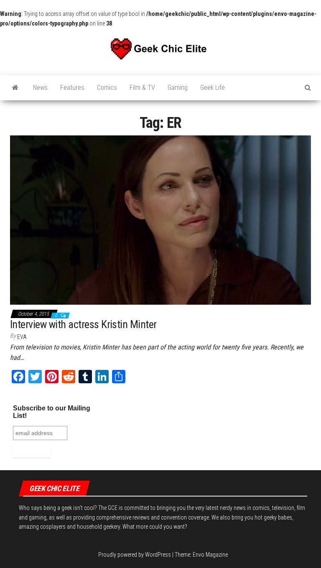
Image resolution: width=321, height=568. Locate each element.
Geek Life (212, 88)
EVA (22, 337)
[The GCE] (15, 87)
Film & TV (142, 88)
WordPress (158, 554)
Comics (107, 88)
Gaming (178, 88)
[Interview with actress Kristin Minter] (160, 219)
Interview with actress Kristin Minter (83, 324)
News (40, 88)
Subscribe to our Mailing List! (51, 412)
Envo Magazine (210, 554)
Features (72, 88)
